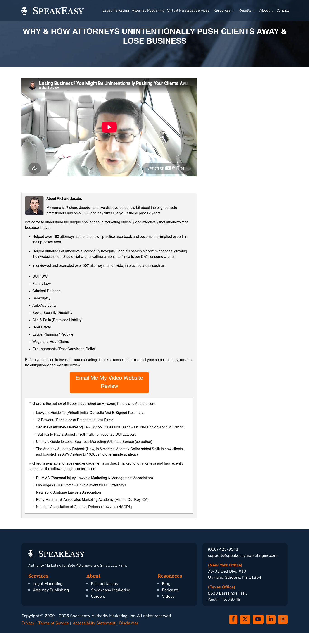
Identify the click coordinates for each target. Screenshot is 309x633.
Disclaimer (128, 623)
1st (135, 427)
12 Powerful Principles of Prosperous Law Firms (74, 420)
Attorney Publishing (148, 10)
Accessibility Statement (94, 623)
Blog (166, 583)
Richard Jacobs (104, 583)
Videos (168, 596)
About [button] (264, 10)
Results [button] (245, 10)
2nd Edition (149, 427)
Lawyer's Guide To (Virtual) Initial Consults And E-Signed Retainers (90, 413)
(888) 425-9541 (223, 549)
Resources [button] (222, 10)
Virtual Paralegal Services (188, 10)
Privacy (27, 623)
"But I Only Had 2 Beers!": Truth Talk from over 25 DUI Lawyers (86, 435)
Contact (282, 10)
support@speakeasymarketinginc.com (242, 555)
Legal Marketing (115, 10)
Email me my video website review (109, 382)
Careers (98, 596)
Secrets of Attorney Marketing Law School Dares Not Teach (83, 427)
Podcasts (170, 590)
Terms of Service (53, 623)
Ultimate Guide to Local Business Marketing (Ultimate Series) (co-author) (94, 442)
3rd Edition (175, 427)
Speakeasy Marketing (111, 590)
